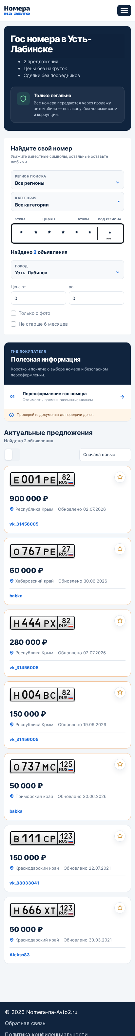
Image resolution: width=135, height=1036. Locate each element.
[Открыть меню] (124, 10)
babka (16, 595)
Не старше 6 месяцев (43, 324)
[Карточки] (8, 454)
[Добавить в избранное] (119, 477)
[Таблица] (15, 454)
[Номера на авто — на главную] (17, 10)
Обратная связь (25, 1023)
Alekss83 (20, 954)
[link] (67, 499)
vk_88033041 (24, 883)
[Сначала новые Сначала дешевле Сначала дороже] (105, 454)
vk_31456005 (24, 524)
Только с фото (34, 313)
